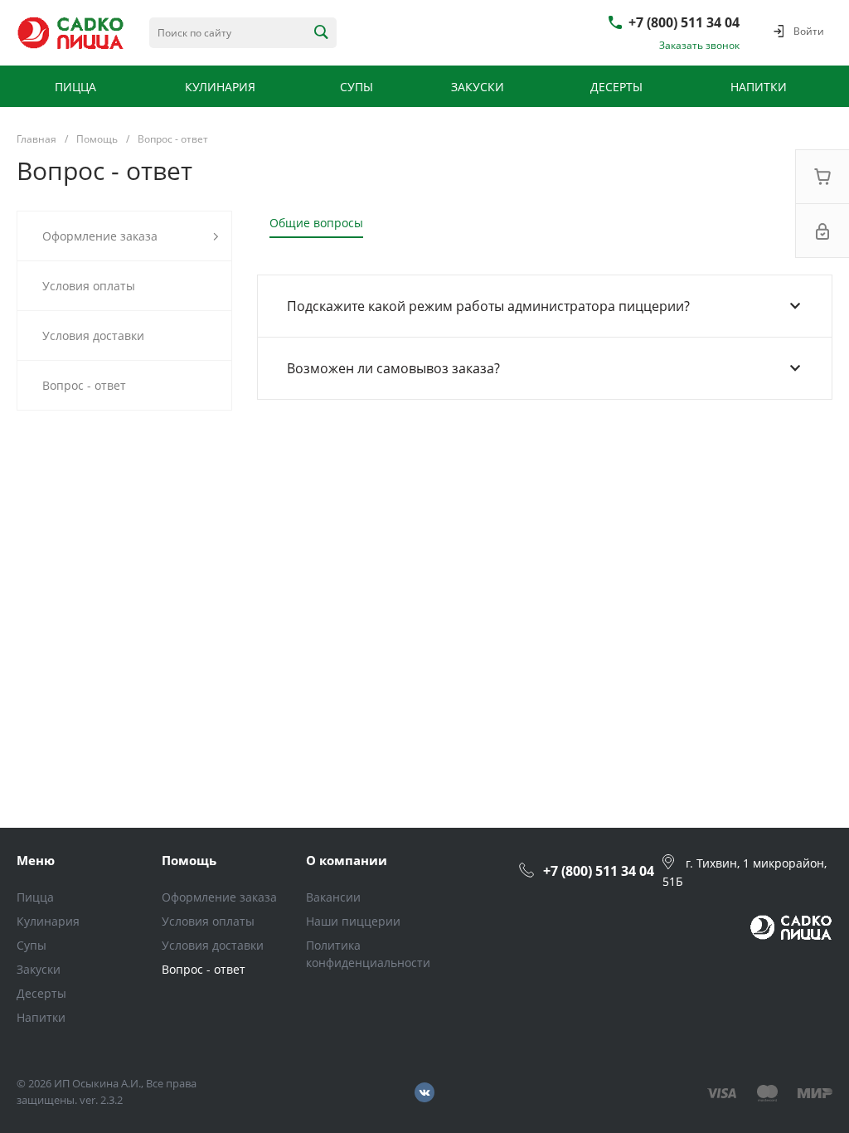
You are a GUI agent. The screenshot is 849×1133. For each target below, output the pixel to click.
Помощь (189, 860)
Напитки (41, 1017)
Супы (31, 945)
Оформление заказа (219, 897)
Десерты (41, 993)
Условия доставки (213, 945)
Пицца (35, 897)
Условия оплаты (208, 921)
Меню (36, 860)
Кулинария (48, 921)
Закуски (39, 969)
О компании (346, 860)
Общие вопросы (316, 223)
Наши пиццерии (353, 921)
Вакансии (333, 897)
